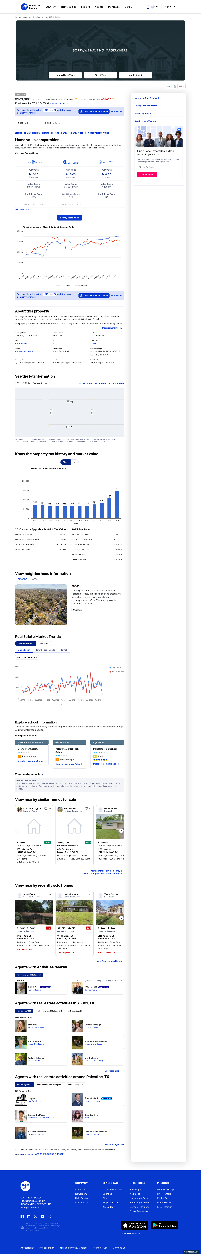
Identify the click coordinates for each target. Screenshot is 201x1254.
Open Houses (164, 1202)
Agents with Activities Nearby (41, 967)
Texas (18, 17)
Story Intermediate (28, 748)
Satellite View (116, 383)
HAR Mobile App (166, 1189)
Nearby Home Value (98, 132)
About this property (32, 311)
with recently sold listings (29, 975)
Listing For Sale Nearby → (147, 98)
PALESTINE (21, 343)
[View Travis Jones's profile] (77, 988)
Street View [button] (100, 75)
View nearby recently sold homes (44, 885)
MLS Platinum (164, 1207)
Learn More (116, 111)
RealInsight (136, 1189)
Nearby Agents (77, 132)
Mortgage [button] (114, 6)
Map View (100, 383)
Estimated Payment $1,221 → (29, 846)
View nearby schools (28, 774)
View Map (54, 103)
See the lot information (35, 376)
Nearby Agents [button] (136, 75)
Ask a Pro (135, 1193)
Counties (107, 1193)
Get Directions (64, 103)
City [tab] (34, 579)
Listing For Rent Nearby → (147, 106)
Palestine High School (105, 748)
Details (22, 761)
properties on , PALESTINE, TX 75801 (42, 1154)
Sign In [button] (168, 6)
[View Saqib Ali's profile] (21, 1099)
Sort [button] (29, 1017)
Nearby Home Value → (145, 121)
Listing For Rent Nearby (54, 132)
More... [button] (128, 6)
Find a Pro (162, 1198)
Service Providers (139, 1207)
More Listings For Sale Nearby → (106, 871)
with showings (75, 1011)
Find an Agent (147, 174)
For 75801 (44, 643)
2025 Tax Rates (81, 529)
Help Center (81, 1198)
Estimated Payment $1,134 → (69, 846)
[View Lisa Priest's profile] (21, 1026)
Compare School (36, 761)
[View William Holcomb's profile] (21, 1059)
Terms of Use (100, 1247)
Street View (85, 383)
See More (77, 610)
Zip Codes (108, 1207)
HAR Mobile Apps (131, 1233)
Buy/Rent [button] (51, 6)
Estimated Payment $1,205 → (110, 846)
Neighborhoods (111, 1202)
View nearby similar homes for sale (45, 799)
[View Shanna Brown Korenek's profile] (77, 1042)
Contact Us (81, 1202)
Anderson (27, 17)
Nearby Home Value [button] (65, 75)
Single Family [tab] (24, 650)
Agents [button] (99, 6)
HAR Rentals (164, 1193)
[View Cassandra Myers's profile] (21, 1116)
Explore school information (36, 722)
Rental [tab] (64, 650)
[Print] (175, 86)
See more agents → (114, 1071)
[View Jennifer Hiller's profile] (77, 1116)
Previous (17, 830)
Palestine (39, 17)
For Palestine (25, 643)
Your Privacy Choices (76, 1247)
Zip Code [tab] (22, 579)
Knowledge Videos (140, 1202)
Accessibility (27, 1247)
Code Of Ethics (32, 1230)
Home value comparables (37, 140)
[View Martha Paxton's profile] (77, 1059)
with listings (24, 1011)
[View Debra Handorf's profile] (21, 1042)
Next (121, 830)
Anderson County (24, 351)
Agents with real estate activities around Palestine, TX (62, 1077)
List (74, 462)
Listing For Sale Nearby (27, 132)
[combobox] (158, 167)
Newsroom (81, 1193)
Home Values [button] (69, 6)
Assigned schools (26, 735)
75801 (49, 17)
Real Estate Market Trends (38, 637)
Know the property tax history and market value (56, 454)
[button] (155, 6)
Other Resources (139, 1211)
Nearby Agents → (143, 113)
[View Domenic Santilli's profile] (77, 1099)
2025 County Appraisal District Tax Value (40, 529)
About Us (80, 1189)
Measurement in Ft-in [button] (112, 328)
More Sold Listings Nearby (109, 961)
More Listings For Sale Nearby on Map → (102, 873)
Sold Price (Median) (26, 657)
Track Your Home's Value (96, 111)
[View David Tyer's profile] (21, 988)
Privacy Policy (47, 1247)
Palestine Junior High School (67, 750)
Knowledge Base (139, 1198)
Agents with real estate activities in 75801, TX (54, 1003)
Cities (106, 1198)
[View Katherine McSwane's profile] (21, 1133)
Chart (65, 462)
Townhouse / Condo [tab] (45, 650)
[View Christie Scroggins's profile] (77, 1026)
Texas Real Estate (113, 1189)
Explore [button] (85, 6)
